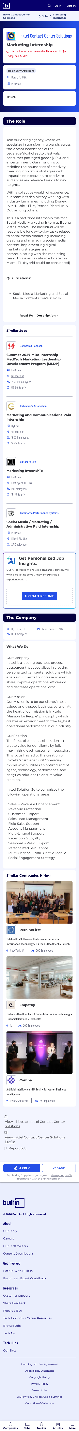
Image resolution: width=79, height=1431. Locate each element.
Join (58, 6)
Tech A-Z (9, 1333)
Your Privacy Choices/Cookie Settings (39, 1396)
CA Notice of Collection (39, 1403)
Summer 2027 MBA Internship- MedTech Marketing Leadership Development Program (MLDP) (33, 359)
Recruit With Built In (18, 1271)
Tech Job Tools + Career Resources (27, 1318)
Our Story (10, 1231)
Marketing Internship (24, 471)
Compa (25, 1080)
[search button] (49, 6)
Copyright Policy (39, 1377)
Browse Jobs (12, 1326)
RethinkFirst (30, 930)
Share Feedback (14, 1303)
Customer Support (16, 1295)
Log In (71, 6)
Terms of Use (39, 1390)
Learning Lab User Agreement (39, 1364)
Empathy (27, 1005)
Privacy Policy (39, 1383)
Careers (8, 1238)
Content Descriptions (18, 1253)
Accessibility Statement (39, 1370)
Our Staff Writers (15, 1246)
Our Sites (9, 1350)
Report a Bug (12, 1310)
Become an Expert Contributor (25, 1278)
